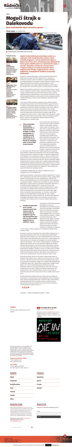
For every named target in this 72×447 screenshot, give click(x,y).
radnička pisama (24, 407)
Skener (39, 381)
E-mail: (38, 411)
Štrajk (47, 292)
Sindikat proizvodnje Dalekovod (36, 292)
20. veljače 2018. (20, 31)
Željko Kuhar (10, 31)
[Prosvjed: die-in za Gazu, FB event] (49, 341)
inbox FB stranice (26, 418)
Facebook (6, 440)
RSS (20, 440)
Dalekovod (23, 292)
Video (12, 399)
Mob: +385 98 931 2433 (15, 361)
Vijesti (8, 14)
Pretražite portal (8, 438)
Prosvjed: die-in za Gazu (49, 308)
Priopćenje (13, 381)
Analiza (12, 395)
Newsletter (40, 377)
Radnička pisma (15, 384)
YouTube (16, 440)
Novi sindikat (13, 364)
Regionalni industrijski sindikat (18, 358)
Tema (11, 388)
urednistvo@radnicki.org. (15, 421)
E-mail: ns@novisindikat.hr (17, 366)
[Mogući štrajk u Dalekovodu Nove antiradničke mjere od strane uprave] (34, 41)
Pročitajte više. (55, 445)
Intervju (12, 391)
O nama (39, 384)
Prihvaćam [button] (48, 445)
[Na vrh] (64, 435)
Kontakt (39, 388)
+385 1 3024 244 (24, 367)
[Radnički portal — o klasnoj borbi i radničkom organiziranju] (14, 6)
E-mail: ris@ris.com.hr (16, 360)
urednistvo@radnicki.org (15, 442)
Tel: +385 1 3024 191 (15, 367)
